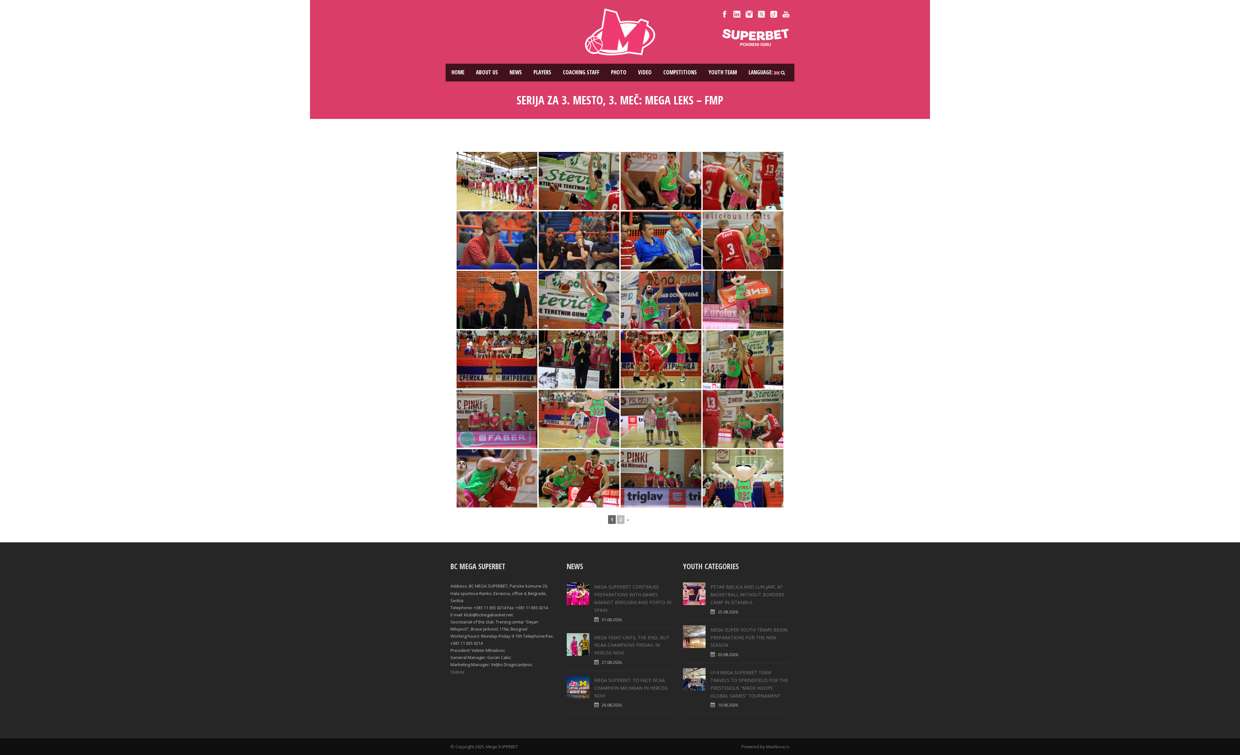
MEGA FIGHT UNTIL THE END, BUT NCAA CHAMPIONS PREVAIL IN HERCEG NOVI (631, 645)
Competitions (680, 72)
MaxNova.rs (778, 747)
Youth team (722, 72)
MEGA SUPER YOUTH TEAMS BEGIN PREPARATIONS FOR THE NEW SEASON (748, 637)
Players (542, 72)
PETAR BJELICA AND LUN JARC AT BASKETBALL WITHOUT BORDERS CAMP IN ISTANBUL (747, 594)
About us (487, 72)
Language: (761, 72)
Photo (618, 72)
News (516, 72)
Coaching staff (581, 72)
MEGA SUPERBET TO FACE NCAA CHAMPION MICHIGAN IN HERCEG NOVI (630, 688)
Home (457, 72)
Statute (457, 672)
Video (645, 72)
